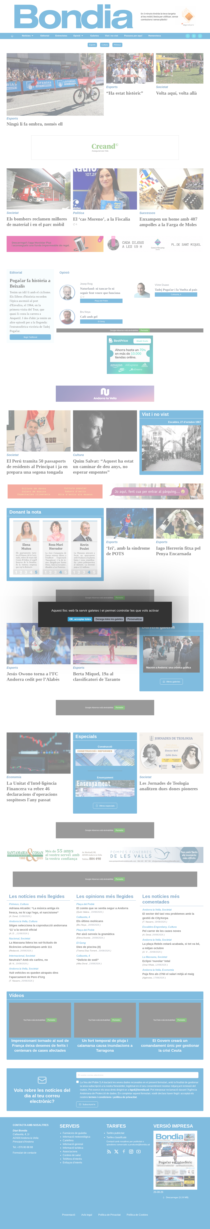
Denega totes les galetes (109, 619)
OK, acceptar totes (80, 619)
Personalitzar (134, 619)
